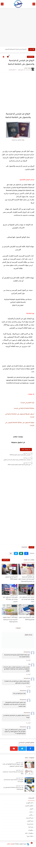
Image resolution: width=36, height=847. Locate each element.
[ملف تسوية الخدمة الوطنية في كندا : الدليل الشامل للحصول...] (29, 765)
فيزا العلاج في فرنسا (27, 403)
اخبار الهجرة (29, 802)
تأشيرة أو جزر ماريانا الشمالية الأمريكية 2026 (16, 49)
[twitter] (22, 748)
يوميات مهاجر (10, 844)
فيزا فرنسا (30, 56)
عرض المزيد (6, 560)
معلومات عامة (29, 833)
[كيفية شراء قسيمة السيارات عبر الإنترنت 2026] (29, 772)
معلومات (30, 830)
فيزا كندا (30, 827)
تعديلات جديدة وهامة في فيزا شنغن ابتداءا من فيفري (17, 460)
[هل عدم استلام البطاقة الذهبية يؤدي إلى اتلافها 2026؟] (29, 788)
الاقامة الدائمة (29, 805)
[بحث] (2, 4)
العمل (31, 809)
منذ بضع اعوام (26, 458)
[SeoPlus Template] (28, 844)
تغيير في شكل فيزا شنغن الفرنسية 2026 (20, 455)
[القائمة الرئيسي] (34, 4)
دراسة (31, 812)
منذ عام (14, 575)
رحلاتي (31, 815)
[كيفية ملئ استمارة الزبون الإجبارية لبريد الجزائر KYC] (29, 780)
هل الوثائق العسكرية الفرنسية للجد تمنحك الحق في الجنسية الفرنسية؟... (26, 579)
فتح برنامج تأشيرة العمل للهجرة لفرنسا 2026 (19, 464)
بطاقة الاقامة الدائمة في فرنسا (23, 408)
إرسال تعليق (28, 634)
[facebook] (30, 748)
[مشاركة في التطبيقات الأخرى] (11, 553)
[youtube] (14, 748)
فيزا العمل (30, 821)
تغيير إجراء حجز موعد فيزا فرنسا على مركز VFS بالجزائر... (10, 599)
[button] (26, 553)
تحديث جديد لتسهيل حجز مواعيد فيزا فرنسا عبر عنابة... (27, 599)
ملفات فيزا (30, 836)
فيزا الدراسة (29, 818)
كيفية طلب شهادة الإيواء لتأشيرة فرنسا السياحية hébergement (10, 620)
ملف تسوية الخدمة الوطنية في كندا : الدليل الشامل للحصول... (12, 765)
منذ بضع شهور (26, 453)
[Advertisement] (18, 27)
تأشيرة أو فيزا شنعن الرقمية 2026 (11, 578)
